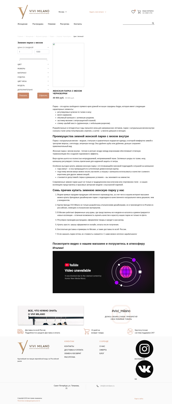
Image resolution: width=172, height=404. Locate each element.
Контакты (78, 24)
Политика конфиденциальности (29, 401)
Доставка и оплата (73, 350)
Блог (101, 353)
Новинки (51, 24)
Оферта (103, 350)
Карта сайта (139, 399)
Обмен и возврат (72, 353)
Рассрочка (64, 24)
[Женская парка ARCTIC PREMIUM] (68, 65)
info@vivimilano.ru (107, 386)
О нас (102, 346)
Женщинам (22, 24)
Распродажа (38, 24)
